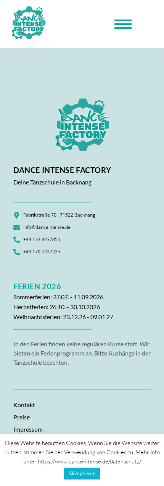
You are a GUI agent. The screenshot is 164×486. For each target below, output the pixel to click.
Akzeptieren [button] (82, 473)
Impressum (28, 429)
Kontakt (24, 404)
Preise (21, 417)
